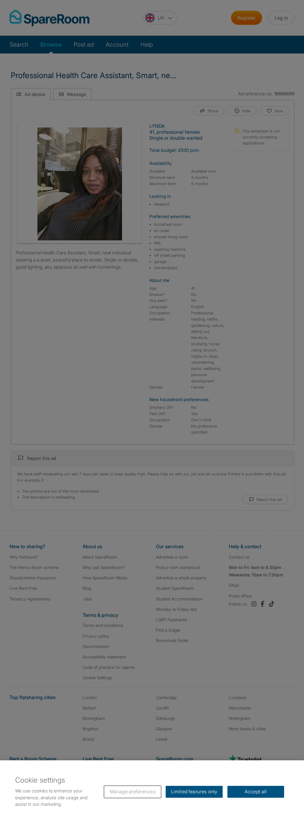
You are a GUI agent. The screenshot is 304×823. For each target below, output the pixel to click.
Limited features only (194, 791)
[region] (152, 791)
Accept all (256, 791)
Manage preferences (133, 791)
